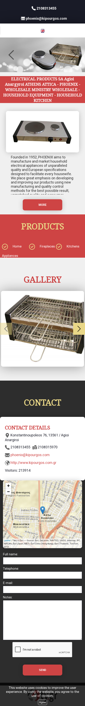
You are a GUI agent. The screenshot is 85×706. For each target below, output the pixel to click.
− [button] (8, 491)
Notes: (7, 597)
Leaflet (7, 540)
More (42, 204)
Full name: (10, 554)
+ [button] (8, 485)
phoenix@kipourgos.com (30, 455)
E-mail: (8, 583)
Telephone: (11, 568)
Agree (42, 702)
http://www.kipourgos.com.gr (33, 463)
